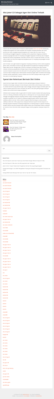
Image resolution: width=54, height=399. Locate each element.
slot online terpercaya (8, 216)
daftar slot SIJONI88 (37, 48)
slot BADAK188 (6, 202)
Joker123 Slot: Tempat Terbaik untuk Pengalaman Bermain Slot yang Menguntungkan (22, 166)
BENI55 (4, 301)
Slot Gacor (5, 365)
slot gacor (5, 270)
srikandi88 (5, 236)
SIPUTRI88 (5, 227)
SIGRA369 (5, 213)
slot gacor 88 (6, 362)
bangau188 (5, 334)
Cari (4, 148)
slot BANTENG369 (7, 182)
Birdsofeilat (7, 2)
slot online (5, 275)
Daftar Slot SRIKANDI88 (8, 233)
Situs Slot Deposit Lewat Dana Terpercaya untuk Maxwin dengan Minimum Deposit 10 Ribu (18, 121)
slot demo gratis (6, 382)
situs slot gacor (6, 191)
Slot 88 (4, 359)
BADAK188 (5, 286)
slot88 (4, 371)
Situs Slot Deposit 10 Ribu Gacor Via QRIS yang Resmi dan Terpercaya (18, 129)
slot (3, 272)
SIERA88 (5, 211)
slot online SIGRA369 (7, 225)
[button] (47, 2)
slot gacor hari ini (7, 208)
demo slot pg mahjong (8, 368)
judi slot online (6, 376)
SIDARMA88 (5, 379)
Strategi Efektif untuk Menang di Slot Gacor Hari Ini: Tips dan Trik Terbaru (19, 172)
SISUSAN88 (5, 230)
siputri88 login (6, 385)
